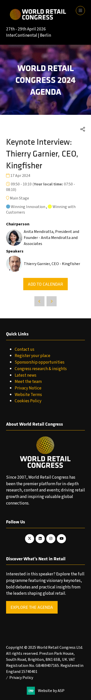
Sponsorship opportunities (39, 362)
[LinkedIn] (40, 538)
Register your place (32, 356)
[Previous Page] (39, 301)
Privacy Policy (21, 677)
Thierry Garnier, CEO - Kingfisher (52, 264)
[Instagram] (50, 538)
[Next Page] (52, 301)
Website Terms (28, 394)
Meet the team (28, 381)
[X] (29, 538)
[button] (80, 10)
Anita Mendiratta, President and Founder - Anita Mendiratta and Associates (51, 237)
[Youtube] (61, 538)
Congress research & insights (41, 369)
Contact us (24, 349)
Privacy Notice (28, 388)
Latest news (25, 375)
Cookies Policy (28, 401)
